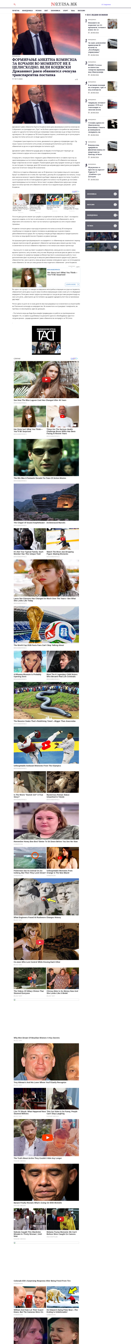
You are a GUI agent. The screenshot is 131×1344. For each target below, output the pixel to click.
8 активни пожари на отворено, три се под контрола (97, 87)
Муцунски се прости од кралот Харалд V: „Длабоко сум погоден (96, 172)
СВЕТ (46, 11)
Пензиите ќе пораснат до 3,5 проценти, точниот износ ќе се (97, 26)
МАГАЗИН (81, 11)
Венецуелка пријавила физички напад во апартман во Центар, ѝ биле (96, 149)
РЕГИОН (38, 11)
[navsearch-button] (15, 5)
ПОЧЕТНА (15, 11)
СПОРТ (65, 11)
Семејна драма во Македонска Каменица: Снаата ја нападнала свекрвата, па (96, 127)
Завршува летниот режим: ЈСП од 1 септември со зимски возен (96, 106)
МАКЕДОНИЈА (27, 11)
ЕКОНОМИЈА (55, 11)
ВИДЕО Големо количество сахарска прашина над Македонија (96, 68)
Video (73, 11)
